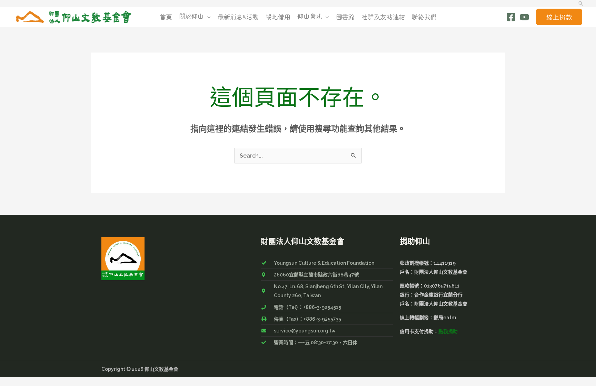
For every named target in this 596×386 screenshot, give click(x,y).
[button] (581, 3)
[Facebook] (511, 17)
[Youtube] (524, 17)
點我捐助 (448, 331)
